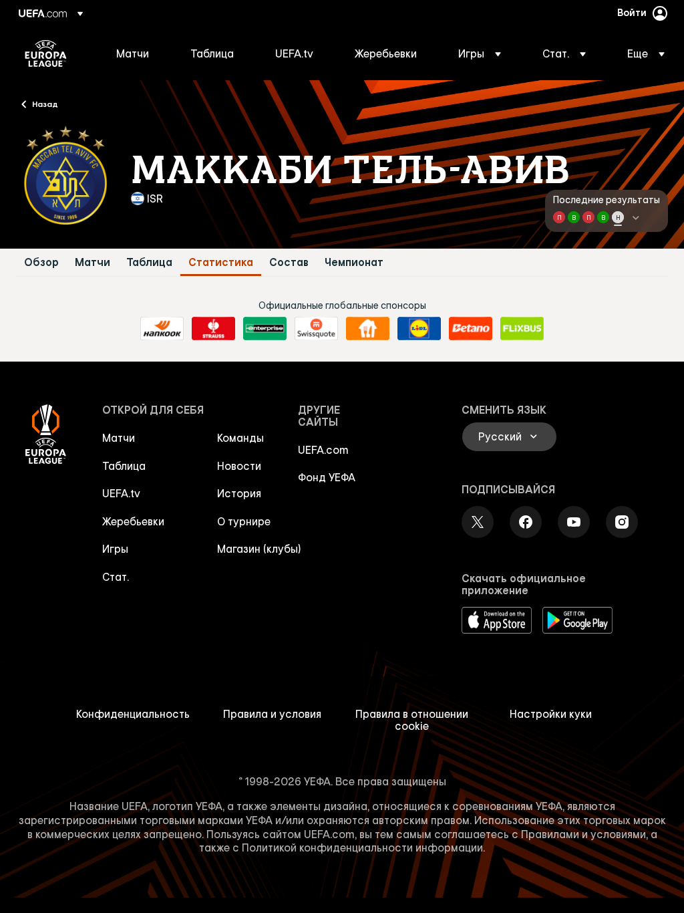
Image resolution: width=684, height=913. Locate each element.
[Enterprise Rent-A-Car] (265, 329)
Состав (289, 262)
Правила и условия (272, 714)
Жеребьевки (133, 521)
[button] (480, 53)
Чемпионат (354, 262)
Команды (240, 438)
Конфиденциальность (133, 714)
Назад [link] (45, 103)
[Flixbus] (522, 329)
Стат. (115, 577)
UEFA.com (323, 450)
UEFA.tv (121, 493)
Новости (239, 466)
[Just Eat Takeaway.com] (367, 329)
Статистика (220, 262)
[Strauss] (213, 329)
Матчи (92, 262)
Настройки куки (551, 714)
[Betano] (470, 329)
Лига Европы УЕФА (45, 53)
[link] (133, 53)
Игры (115, 549)
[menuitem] (137, 53)
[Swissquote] (316, 329)
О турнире (244, 521)
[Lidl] (419, 329)
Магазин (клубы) (259, 549)
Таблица (149, 262)
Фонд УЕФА (326, 477)
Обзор (41, 262)
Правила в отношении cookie (411, 720)
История (239, 493)
